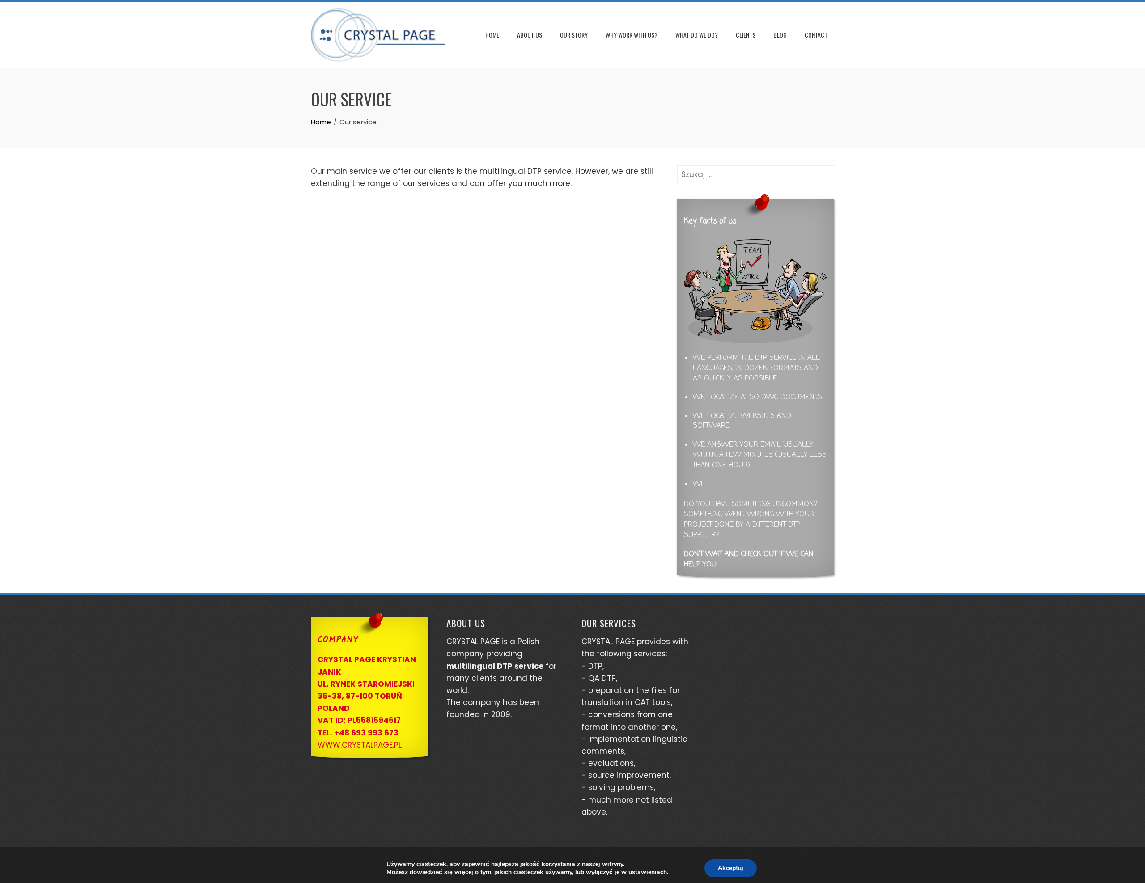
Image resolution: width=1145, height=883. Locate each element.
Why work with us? (631, 34)
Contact (816, 34)
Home (492, 34)
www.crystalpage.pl (360, 744)
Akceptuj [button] (730, 868)
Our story (574, 34)
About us (529, 34)
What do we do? (696, 34)
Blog (780, 34)
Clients (745, 34)
